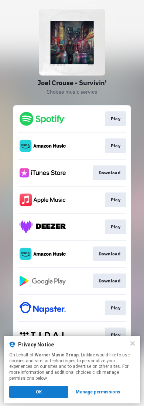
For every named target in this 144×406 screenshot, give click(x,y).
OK (39, 392)
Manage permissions (98, 392)
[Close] (132, 343)
